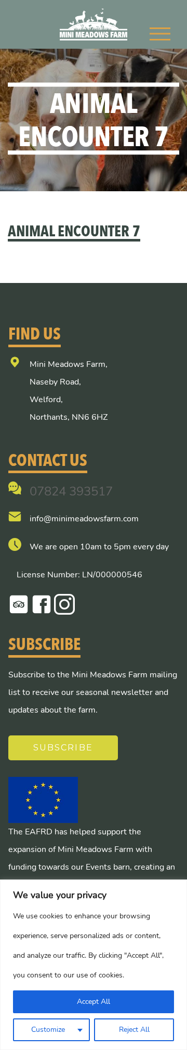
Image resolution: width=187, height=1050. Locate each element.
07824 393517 (71, 491)
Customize (48, 1029)
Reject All (134, 1029)
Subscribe (63, 748)
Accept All (93, 1001)
